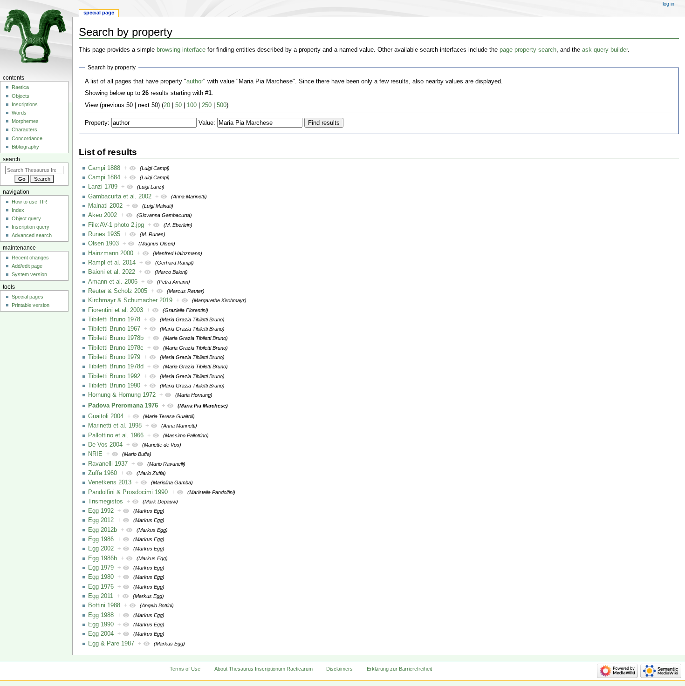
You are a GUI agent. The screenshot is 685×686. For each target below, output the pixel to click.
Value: (207, 123)
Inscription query (30, 227)
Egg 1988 (101, 615)
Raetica (20, 87)
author (194, 81)
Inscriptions (25, 104)
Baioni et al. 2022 (111, 272)
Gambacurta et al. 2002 (119, 196)
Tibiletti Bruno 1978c (116, 348)
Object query (26, 218)
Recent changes (30, 257)
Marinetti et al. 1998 (115, 425)
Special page (98, 12)
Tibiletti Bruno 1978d (116, 366)
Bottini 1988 (104, 605)
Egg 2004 (101, 634)
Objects (20, 96)
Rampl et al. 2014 (112, 262)
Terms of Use (185, 669)
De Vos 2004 (105, 444)
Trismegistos (105, 501)
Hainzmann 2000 (110, 253)
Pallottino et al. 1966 (116, 435)
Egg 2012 (101, 520)
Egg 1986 (101, 539)
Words (19, 112)
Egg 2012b (102, 530)
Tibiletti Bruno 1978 (114, 319)
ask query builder (605, 50)
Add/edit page (27, 266)
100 (192, 105)
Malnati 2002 (105, 206)
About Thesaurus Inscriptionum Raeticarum (263, 669)
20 (167, 105)
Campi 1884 (104, 177)
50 (178, 105)
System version (29, 274)
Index (18, 210)
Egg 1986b (102, 558)
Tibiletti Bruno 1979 (114, 357)
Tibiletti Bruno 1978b (116, 338)
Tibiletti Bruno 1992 (114, 376)
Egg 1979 (101, 567)
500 (221, 105)
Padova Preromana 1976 (123, 405)
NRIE (95, 454)
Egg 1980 (101, 577)
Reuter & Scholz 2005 (117, 291)
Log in (668, 4)
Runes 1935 (104, 234)
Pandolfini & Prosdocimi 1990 (128, 492)
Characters (24, 129)
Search (11, 159)
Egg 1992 (101, 511)
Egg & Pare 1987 (111, 643)
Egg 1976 (101, 587)
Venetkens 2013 (109, 482)
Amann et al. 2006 (112, 281)
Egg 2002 (101, 548)
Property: (97, 123)
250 (207, 105)
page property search (528, 50)
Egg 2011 (100, 596)
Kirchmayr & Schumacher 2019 (130, 300)
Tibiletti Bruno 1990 (114, 385)
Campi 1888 (104, 168)
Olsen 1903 (103, 243)
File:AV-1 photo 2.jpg (116, 225)
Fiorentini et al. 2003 (115, 310)
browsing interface (181, 50)
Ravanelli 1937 (108, 464)
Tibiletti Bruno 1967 (114, 329)
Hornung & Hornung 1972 (122, 395)
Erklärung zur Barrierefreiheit (399, 669)
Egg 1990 (101, 624)
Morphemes (25, 121)
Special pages (27, 296)
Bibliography (25, 146)
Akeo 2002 (102, 215)
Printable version (30, 305)
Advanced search (32, 235)
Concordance (27, 138)
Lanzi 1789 (102, 186)
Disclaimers (339, 669)
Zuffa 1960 (102, 473)
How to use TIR (29, 201)
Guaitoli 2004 (105, 416)
